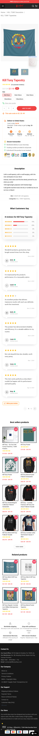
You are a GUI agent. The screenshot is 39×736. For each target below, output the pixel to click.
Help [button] (35, 733)
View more (19, 546)
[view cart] (36, 6)
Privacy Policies (6, 676)
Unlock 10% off (4, 727)
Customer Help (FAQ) (7, 702)
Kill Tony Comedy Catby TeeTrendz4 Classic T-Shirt (28, 535)
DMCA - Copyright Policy (8, 679)
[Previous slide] (4, 42)
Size (3, 92)
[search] (33, 6)
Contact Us (4, 699)
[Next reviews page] (35, 408)
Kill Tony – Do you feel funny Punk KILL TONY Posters (9, 446)
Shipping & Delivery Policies (9, 691)
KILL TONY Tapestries (8, 16)
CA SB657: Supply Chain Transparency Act (14, 682)
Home (3, 12)
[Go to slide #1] (14, 72)
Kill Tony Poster (25, 444)
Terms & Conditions (7, 673)
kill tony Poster (7, 474)
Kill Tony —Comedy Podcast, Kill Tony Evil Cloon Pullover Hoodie (27, 504)
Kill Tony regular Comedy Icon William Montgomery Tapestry (10, 607)
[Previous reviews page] (25, 408)
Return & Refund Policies (9, 697)
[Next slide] (35, 42)
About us (4, 671)
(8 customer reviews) (17, 84)
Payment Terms (6, 694)
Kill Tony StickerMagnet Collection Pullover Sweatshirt (9, 504)
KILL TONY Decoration (15, 12)
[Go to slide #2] (25, 72)
